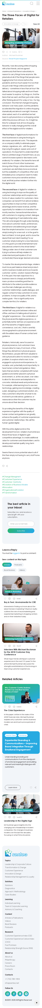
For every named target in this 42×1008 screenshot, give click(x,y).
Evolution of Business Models (16, 484)
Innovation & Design (11, 24)
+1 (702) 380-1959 (12, 979)
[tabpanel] (21, 624)
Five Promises (10, 945)
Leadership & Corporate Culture (18, 864)
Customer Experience (13, 479)
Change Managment (12, 476)
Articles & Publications (14, 918)
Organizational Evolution (14, 490)
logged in (16, 553)
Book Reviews (10, 924)
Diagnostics (10, 888)
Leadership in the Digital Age (18, 821)
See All (36, 24)
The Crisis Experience (14, 710)
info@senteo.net (12, 983)
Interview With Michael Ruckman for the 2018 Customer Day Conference (20, 652)
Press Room (10, 966)
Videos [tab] (22, 570)
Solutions (9, 885)
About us (8, 956)
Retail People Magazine (18, 58)
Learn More (13, 787)
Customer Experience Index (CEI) (18, 935)
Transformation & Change (15, 867)
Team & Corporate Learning (16, 906)
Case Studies (10, 894)
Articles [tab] (7, 565)
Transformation (10, 492)
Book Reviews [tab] (9, 570)
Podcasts (9, 927)
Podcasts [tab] (18, 565)
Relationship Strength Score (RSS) (19, 948)
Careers (8, 963)
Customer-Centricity (12, 482)
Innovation (8, 487)
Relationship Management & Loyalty (19, 877)
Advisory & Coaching (13, 909)
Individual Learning (12, 903)
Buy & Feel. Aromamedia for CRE (20, 602)
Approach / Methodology (15, 891)
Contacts (9, 969)
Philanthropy (10, 960)
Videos (8, 921)
